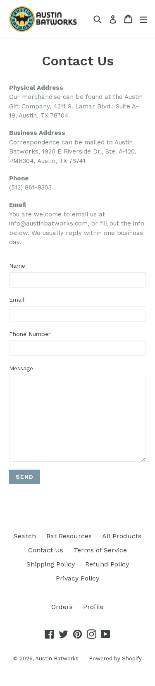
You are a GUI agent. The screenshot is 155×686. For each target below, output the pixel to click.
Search (25, 536)
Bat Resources (69, 536)
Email (16, 299)
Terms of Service (100, 550)
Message (21, 368)
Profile (93, 607)
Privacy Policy (77, 578)
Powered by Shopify (115, 658)
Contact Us (45, 550)
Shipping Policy (50, 564)
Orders (62, 607)
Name (17, 265)
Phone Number (29, 334)
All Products (121, 536)
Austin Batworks (57, 658)
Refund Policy (107, 564)
